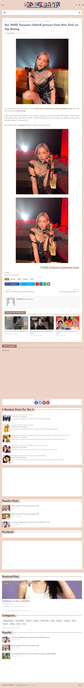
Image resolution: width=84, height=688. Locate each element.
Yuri (24, 624)
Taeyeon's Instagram (12, 275)
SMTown (36, 620)
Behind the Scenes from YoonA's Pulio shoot (41, 332)
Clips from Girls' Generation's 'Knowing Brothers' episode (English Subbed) (33, 653)
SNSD (19, 279)
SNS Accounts (45, 620)
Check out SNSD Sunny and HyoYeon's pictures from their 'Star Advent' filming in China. (40, 435)
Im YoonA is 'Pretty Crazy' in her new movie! (67, 332)
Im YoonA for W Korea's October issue (16, 331)
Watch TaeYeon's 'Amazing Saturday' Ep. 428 (25, 514)
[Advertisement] (42, 482)
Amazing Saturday (8, 620)
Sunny (73, 620)
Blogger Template (30, 685)
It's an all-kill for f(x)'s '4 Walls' (22, 415)
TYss (10, 21)
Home (6, 21)
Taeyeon (25, 279)
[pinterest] (82, 5)
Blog (15, 685)
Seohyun (59, 620)
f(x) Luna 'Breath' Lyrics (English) (22, 425)
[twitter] (79, 5)
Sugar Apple (10, 33)
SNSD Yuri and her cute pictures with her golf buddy (29, 445)
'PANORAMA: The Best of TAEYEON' (16, 601)
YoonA (18, 624)
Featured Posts (20, 620)
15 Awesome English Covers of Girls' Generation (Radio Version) (30, 522)
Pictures (13, 279)
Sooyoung (66, 620)
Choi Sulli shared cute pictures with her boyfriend (28, 456)
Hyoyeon (28, 620)
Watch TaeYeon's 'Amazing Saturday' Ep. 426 (25, 506)
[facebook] (76, 5)
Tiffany (12, 624)
